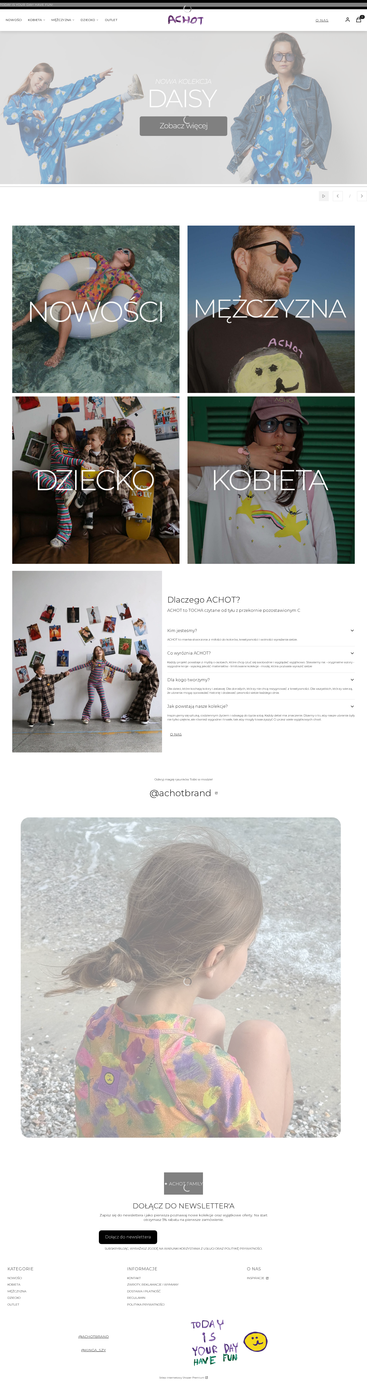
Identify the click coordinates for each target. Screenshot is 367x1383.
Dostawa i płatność (144, 1291)
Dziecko (13, 1298)
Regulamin (136, 1298)
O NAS (322, 20)
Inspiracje (256, 1278)
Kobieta (13, 1284)
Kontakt (134, 1278)
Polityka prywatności (146, 1304)
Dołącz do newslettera (128, 1237)
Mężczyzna (16, 1291)
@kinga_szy (93, 1350)
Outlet (13, 1304)
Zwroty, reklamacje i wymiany (153, 1284)
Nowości (14, 1278)
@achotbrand (93, 1336)
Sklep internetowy (181, 1377)
